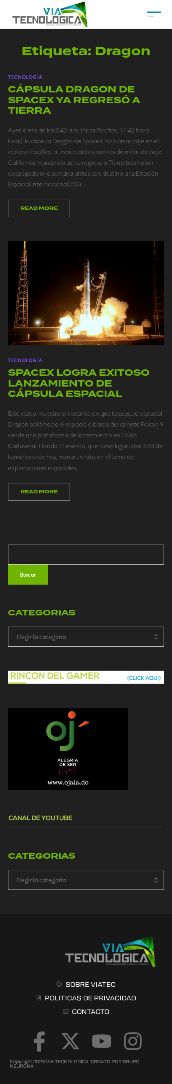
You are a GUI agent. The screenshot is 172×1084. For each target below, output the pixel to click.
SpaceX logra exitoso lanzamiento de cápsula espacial (79, 383)
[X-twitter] (70, 1041)
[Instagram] (133, 1041)
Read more (39, 208)
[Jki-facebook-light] (39, 1041)
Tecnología (25, 76)
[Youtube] (102, 1041)
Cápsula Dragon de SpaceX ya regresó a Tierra (74, 100)
